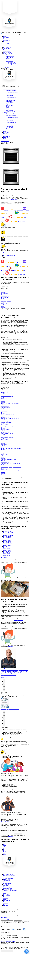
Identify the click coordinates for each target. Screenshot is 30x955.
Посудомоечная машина (12, 92)
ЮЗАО (5, 851)
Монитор (8, 107)
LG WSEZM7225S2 (8, 532)
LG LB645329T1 (7, 545)
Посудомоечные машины (9, 49)
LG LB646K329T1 (7, 536)
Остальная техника (8, 53)
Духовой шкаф (9, 105)
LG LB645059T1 (7, 540)
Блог (4, 41)
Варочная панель (10, 103)
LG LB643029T (7, 550)
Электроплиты (6, 51)
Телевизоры (9, 58)
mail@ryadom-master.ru (6, 917)
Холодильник (9, 95)
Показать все (4, 557)
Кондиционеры (9, 61)
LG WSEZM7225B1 (8, 535)
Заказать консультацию (19, 202)
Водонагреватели (10, 56)
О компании (6, 37)
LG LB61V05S (6, 553)
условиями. (10, 205)
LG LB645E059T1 (7, 537)
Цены (4, 36)
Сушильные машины (11, 63)
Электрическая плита (11, 125)
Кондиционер (9, 108)
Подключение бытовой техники (13, 113)
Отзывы (5, 133)
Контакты (5, 38)
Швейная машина (10, 111)
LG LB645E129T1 (7, 534)
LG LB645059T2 (7, 546)
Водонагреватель (10, 110)
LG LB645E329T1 (7, 541)
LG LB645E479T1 (7, 551)
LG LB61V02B (6, 552)
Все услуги (3, 474)
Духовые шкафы (7, 52)
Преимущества (6, 895)
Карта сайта (6, 905)
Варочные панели (10, 54)
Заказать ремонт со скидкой (20, 562)
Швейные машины (10, 62)
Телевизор (8, 106)
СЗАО (4, 854)
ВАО (4, 848)
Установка (6, 112)
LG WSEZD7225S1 (7, 531)
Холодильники (6, 48)
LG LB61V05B (6, 548)
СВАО (4, 846)
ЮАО (4, 850)
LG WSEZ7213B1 (7, 543)
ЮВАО (5, 849)
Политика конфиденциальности (8, 941)
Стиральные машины (8, 47)
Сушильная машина (11, 97)
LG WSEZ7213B (7, 547)
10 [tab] (4, 724)
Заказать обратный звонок (6, 951)
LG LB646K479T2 (7, 539)
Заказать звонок (17, 833)
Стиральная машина (11, 90)
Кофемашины (9, 57)
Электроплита (9, 102)
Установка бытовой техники (13, 64)
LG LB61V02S (6, 555)
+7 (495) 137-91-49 (5, 43)
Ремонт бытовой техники (9, 89)
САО (4, 845)
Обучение (5, 898)
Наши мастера (6, 40)
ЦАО (4, 844)
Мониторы (8, 59)
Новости (5, 901)
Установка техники (10, 100)
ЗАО (4, 853)
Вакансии (5, 137)
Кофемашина (9, 101)
